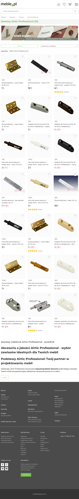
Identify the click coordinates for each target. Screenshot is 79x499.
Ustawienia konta (6, 440)
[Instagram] (6, 464)
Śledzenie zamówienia (7, 436)
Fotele (3, 395)
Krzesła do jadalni (6, 415)
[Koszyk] (70, 4)
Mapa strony (44, 448)
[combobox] (59, 46)
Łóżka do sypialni (33, 392)
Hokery (3, 405)
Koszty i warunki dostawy (28, 442)
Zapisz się (26, 475)
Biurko (3, 390)
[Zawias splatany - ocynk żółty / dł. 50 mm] (13, 66)
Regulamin (24, 436)
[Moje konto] (58, 4)
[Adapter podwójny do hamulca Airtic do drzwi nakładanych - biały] (66, 304)
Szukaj (75, 11)
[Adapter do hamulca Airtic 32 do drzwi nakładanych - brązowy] (66, 107)
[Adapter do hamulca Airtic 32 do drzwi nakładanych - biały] (66, 266)
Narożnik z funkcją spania (35, 411)
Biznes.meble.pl (45, 450)
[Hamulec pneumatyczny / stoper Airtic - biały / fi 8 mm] (39, 145)
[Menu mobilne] (76, 4)
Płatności (23, 448)
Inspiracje (23, 452)
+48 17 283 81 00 (67, 436)
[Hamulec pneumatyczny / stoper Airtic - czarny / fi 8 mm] (13, 225)
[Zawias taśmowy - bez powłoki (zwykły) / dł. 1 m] (13, 183)
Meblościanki (32, 405)
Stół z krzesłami (59, 402)
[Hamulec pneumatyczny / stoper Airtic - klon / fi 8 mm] (39, 183)
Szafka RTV (58, 406)
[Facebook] (2, 464)
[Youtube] (6, 468)
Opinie (42, 444)
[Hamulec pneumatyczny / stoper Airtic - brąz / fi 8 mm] (13, 145)
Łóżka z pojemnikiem (34, 394)
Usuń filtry (4, 51)
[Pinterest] (2, 468)
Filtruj (19, 46)
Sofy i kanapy (32, 417)
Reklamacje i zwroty (26, 440)
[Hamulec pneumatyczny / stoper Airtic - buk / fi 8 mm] (39, 266)
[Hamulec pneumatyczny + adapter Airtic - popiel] (39, 304)
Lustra (30, 401)
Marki (42, 446)
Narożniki (31, 409)
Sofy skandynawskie (60, 390)
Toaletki (57, 421)
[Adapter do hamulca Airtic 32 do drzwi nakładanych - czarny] (66, 145)
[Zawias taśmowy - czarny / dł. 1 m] (39, 66)
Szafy (56, 412)
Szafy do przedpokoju (61, 415)
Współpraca (43, 438)
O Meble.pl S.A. (44, 442)
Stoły (56, 396)
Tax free (23, 454)
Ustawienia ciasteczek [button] (7, 442)
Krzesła (3, 413)
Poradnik (23, 450)
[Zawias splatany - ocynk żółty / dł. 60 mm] (13, 266)
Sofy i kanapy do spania (34, 421)
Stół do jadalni (59, 398)
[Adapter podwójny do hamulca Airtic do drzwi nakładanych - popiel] (13, 304)
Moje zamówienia (6, 438)
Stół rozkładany (59, 400)
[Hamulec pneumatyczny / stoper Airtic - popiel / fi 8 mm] (66, 66)
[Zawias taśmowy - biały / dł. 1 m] (66, 183)
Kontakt (42, 436)
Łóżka (30, 390)
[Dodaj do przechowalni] (22, 57)
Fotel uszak (4, 399)
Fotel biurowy (5, 397)
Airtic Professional (18, 51)
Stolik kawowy (59, 404)
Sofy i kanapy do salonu (34, 419)
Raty (22, 446)
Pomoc (23, 444)
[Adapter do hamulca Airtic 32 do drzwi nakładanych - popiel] (39, 107)
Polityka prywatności (27, 438)
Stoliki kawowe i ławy (8, 421)
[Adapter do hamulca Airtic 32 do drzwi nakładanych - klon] (66, 225)
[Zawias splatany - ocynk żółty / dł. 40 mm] (13, 107)
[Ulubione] (64, 4)
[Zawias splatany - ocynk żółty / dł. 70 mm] (39, 225)
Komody (4, 409)
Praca (42, 440)
